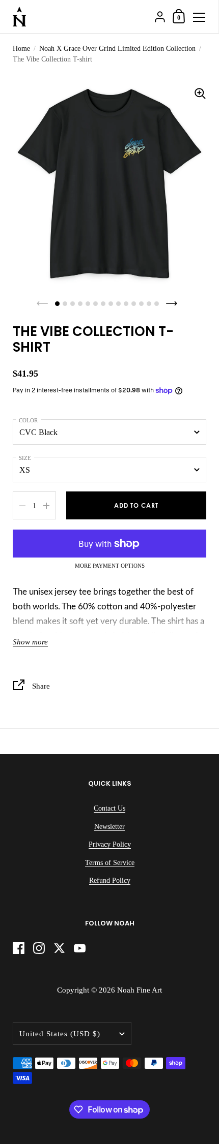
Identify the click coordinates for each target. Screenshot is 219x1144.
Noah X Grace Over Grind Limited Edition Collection (117, 48)
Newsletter (109, 826)
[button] (57, 303)
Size (25, 458)
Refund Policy (109, 880)
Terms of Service (109, 863)
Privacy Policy (110, 844)
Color (28, 420)
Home (21, 48)
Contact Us (109, 808)
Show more (30, 642)
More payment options (110, 566)
